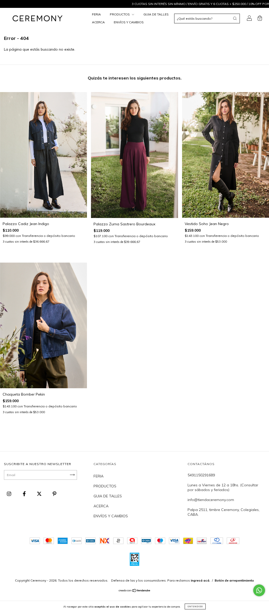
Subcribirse (97, 84)
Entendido (195, 606)
